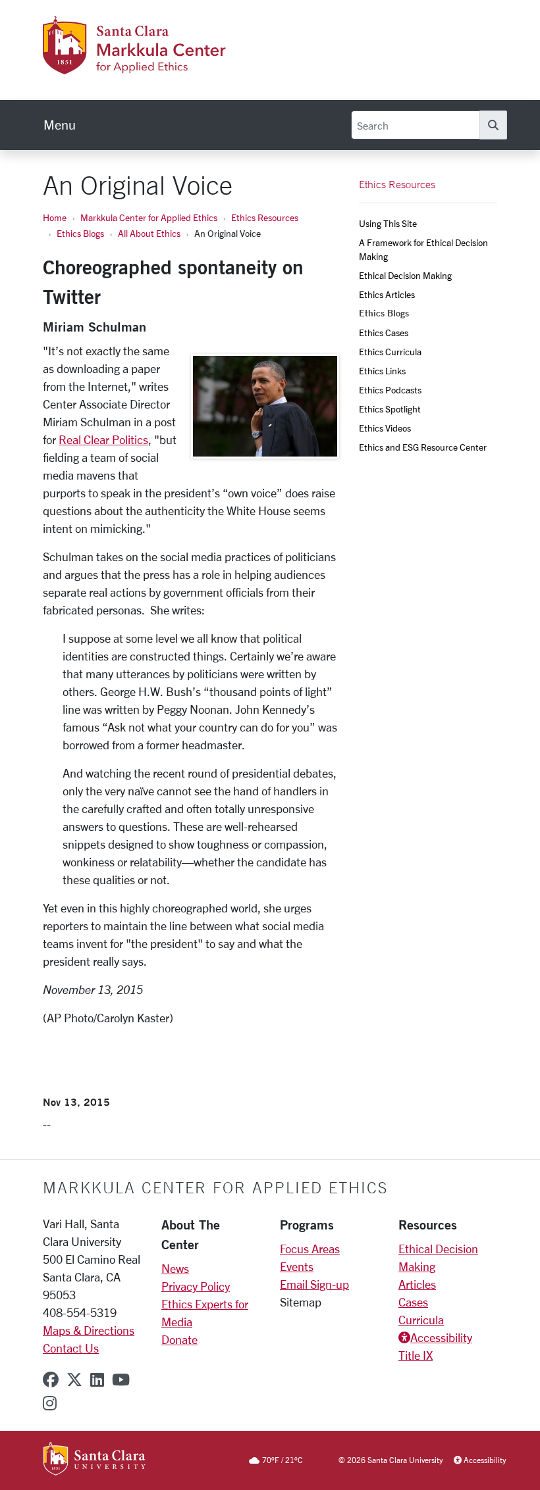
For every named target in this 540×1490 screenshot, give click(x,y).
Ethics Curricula (390, 351)
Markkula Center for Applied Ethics (148, 217)
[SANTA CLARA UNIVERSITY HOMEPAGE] (94, 1459)
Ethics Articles (387, 294)
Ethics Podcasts (390, 389)
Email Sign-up (314, 1284)
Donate (179, 1339)
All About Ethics (149, 233)
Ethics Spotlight (390, 408)
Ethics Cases (383, 332)
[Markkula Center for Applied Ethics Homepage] (169, 66)
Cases (413, 1301)
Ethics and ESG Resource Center (423, 447)
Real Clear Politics (103, 439)
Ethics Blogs (80, 233)
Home (55, 217)
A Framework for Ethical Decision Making (424, 249)
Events (296, 1266)
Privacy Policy (195, 1286)
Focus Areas (310, 1248)
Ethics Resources (264, 217)
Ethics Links (382, 370)
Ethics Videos (385, 428)
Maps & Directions (88, 1330)
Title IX (415, 1355)
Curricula (421, 1319)
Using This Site (388, 223)
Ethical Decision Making (405, 275)
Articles (417, 1284)
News (175, 1268)
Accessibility (441, 1337)
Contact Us (71, 1347)
